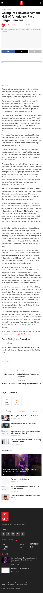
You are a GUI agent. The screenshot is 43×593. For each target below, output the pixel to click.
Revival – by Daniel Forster (20, 479)
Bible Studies (18, 583)
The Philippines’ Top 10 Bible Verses (23, 423)
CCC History (20, 544)
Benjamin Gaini (12, 25)
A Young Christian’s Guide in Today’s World (26, 416)
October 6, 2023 (25, 25)
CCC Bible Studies (5, 548)
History (10, 583)
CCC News (9, 9)
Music (32, 547)
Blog (3, 544)
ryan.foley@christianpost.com (22, 334)
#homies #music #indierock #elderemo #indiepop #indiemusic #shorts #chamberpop (19, 470)
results (24, 101)
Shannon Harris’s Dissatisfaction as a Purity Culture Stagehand (26, 441)
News (3, 583)
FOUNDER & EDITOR (8, 585)
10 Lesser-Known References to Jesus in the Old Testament (25, 488)
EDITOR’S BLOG (22, 585)
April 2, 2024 (7, 474)
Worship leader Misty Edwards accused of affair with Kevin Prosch (25, 432)
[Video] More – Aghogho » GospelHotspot (25, 495)
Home (3, 9)
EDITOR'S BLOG (35, 544)
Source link (6, 362)
